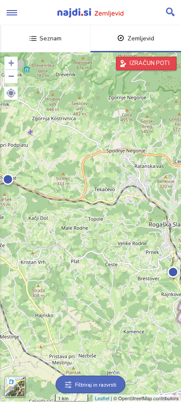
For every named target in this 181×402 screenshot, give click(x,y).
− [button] (11, 76)
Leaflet (102, 398)
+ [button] (11, 63)
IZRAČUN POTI (150, 63)
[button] (11, 93)
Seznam (51, 38)
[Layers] (15, 386)
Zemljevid (140, 38)
